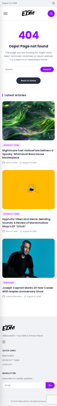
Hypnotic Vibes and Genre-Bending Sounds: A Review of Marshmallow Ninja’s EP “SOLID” (26, 222)
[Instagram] (53, 3)
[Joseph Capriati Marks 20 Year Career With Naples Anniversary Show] (28, 258)
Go (50, 385)
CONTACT (7, 364)
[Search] (51, 13)
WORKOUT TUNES (11, 145)
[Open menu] (5, 13)
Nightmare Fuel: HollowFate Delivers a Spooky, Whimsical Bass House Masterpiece (27, 154)
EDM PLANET (9, 282)
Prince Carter (11, 163)
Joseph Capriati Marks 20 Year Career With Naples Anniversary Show (27, 289)
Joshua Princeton (14, 296)
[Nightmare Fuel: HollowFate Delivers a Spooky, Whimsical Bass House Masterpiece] (28, 120)
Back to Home (28, 80)
